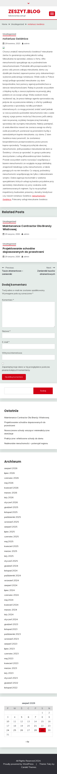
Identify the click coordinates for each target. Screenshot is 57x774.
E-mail (5, 342)
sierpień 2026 (10, 468)
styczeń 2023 (11, 678)
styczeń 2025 (11, 561)
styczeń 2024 (11, 619)
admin (27, 43)
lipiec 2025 (9, 531)
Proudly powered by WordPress (18, 764)
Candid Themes (28, 767)
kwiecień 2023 (11, 663)
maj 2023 (8, 658)
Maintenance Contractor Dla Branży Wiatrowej (27, 227)
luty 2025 (9, 556)
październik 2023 (12, 634)
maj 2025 (8, 541)
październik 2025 (12, 517)
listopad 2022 (10, 687)
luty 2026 (9, 497)
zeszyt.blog (24, 11)
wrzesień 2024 (11, 580)
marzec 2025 (10, 551)
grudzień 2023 (11, 624)
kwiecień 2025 (11, 546)
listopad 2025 (10, 512)
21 (35, 725)
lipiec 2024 (9, 590)
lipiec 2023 (9, 648)
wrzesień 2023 (11, 638)
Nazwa (6, 331)
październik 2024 (12, 575)
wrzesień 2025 (11, 521)
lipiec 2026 (9, 473)
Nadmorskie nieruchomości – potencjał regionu (26, 443)
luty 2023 (9, 673)
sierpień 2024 (10, 585)
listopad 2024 (10, 570)
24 (7, 730)
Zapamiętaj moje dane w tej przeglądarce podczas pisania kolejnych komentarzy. (26, 368)
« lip (27, 741)
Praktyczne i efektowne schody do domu (23, 438)
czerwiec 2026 (11, 478)
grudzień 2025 (11, 507)
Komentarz (8, 299)
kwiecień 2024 (11, 604)
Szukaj (43, 391)
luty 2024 (9, 614)
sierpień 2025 (10, 526)
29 (42, 730)
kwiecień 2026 (11, 487)
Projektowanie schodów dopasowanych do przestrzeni (23, 250)
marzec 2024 (10, 609)
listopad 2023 (10, 629)
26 (21, 730)
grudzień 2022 (11, 682)
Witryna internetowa (12, 352)
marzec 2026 (10, 492)
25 (14, 730)
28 (35, 730)
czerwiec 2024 (11, 595)
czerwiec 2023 (11, 653)
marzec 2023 (10, 668)
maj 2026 (8, 482)
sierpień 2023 (10, 643)
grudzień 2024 (11, 565)
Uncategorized (9, 34)
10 (7, 721)
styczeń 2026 (11, 502)
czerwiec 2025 (11, 536)
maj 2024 (8, 600)
